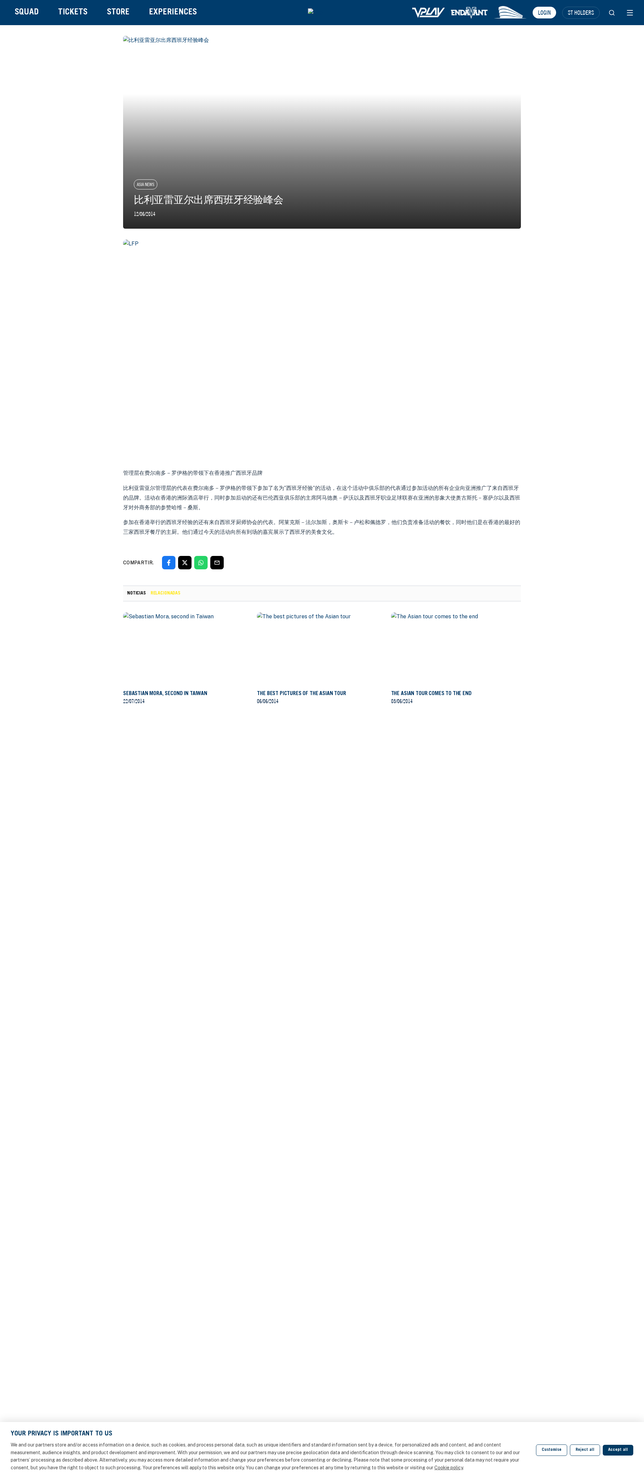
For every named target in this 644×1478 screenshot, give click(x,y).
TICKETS (73, 12)
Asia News (145, 184)
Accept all (618, 1450)
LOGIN (544, 12)
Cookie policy (448, 1467)
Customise (551, 1450)
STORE (118, 12)
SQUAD (27, 12)
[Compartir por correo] (217, 562)
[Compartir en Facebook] (168, 562)
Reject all (585, 1450)
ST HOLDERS (581, 12)
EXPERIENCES (173, 12)
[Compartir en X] (185, 562)
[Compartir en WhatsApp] (201, 562)
